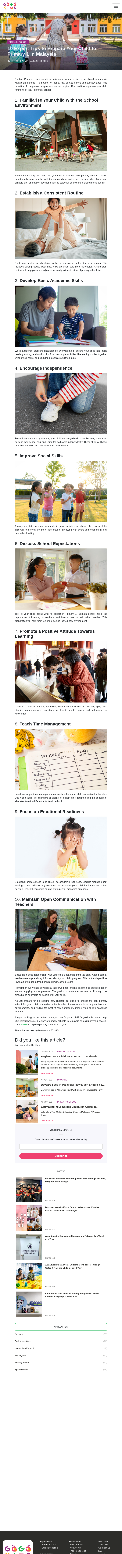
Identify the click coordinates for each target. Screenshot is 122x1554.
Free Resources (78, 1550)
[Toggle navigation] (116, 6)
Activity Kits (76, 1547)
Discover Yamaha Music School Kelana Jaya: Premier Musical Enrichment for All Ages (72, 1209)
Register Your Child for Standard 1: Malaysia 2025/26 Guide (69, 1057)
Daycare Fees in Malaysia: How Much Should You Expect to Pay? (72, 1085)
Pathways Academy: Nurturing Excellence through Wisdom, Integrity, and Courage (75, 1180)
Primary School (18, 42)
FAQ (100, 1550)
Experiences (46, 1541)
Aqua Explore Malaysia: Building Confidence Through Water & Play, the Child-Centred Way (72, 1266)
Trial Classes (76, 1544)
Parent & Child (49, 1544)
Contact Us (104, 1547)
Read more (45, 1073)
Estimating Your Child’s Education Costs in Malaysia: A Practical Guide (68, 1107)
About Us (103, 1544)
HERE (24, 1024)
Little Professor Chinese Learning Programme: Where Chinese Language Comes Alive (72, 1295)
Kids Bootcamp (50, 1547)
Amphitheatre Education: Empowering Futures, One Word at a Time (74, 1237)
